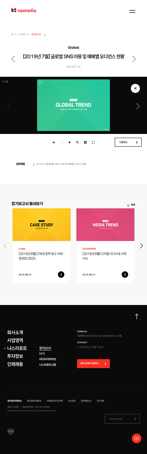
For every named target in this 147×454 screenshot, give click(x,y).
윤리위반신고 (86, 401)
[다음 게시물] (134, 59)
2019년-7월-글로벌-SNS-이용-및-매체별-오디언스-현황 (61, 164)
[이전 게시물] (13, 59)
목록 (133, 205)
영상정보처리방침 (34, 401)
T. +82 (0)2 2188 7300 (90, 347)
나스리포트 (21, 34)
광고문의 (71, 401)
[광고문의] (136, 438)
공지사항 (100, 401)
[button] (141, 246)
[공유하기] (135, 88)
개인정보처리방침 (14, 401)
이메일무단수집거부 (55, 401)
